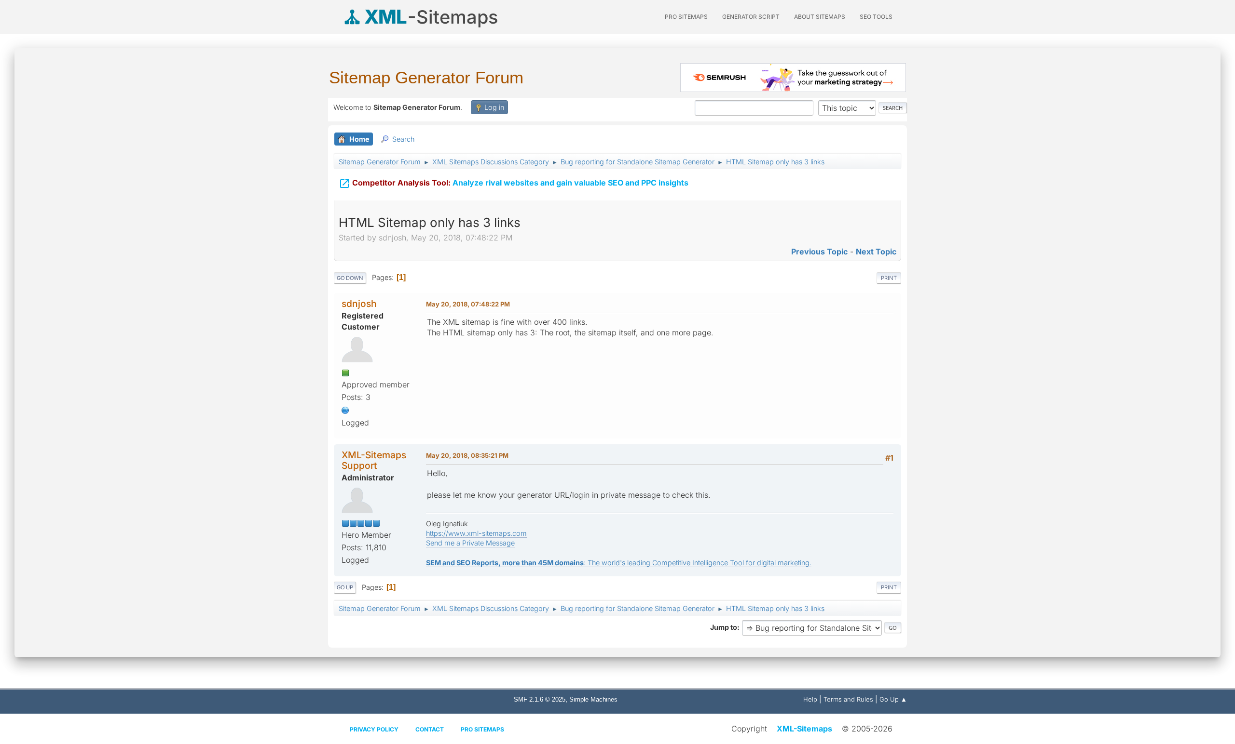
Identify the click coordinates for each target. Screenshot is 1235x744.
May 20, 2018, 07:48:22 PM (468, 304)
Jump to (723, 627)
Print (889, 278)
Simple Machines (593, 699)
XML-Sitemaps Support (374, 460)
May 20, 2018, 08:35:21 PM (467, 455)
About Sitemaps (819, 16)
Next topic (876, 251)
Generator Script (751, 16)
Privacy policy (374, 729)
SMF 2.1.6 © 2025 (539, 699)
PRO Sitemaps (686, 16)
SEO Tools (876, 16)
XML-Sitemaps (804, 728)
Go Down (350, 278)
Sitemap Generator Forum (426, 77)
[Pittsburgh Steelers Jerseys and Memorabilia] (345, 409)
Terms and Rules (848, 699)
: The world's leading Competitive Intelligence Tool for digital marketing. (618, 562)
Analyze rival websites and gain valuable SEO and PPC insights (513, 183)
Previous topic (819, 251)
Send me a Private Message (470, 543)
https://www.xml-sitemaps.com (476, 533)
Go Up (345, 587)
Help (810, 699)
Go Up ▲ (893, 699)
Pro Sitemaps (482, 729)
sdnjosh (359, 303)
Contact (429, 729)
